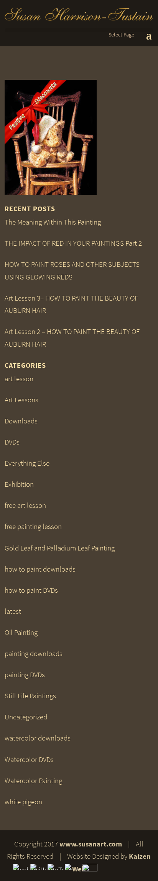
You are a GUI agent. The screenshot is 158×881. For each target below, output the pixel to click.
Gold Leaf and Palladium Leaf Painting (60, 548)
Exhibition (19, 484)
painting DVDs (25, 674)
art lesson (19, 378)
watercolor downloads (38, 738)
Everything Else (27, 463)
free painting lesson (33, 526)
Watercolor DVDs (29, 759)
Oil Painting (21, 632)
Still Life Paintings (30, 696)
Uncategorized (26, 717)
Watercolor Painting (33, 780)
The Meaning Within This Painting (53, 222)
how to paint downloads (40, 569)
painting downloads (34, 653)
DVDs (12, 442)
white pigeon (23, 802)
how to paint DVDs (31, 590)
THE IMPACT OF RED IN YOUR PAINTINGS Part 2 (73, 243)
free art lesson (25, 505)
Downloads (21, 421)
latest (13, 611)
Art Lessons (21, 400)
